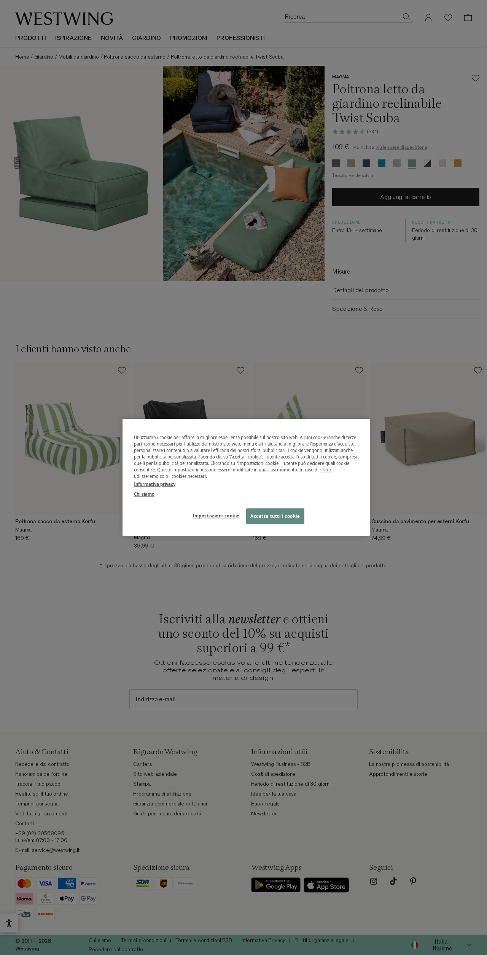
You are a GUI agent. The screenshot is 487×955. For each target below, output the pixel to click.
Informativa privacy (154, 484)
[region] (246, 477)
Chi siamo (144, 494)
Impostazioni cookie (216, 516)
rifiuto (326, 470)
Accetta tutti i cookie (275, 516)
